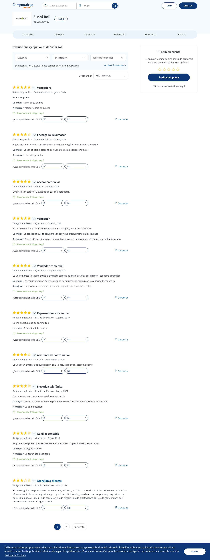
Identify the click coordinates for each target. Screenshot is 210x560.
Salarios (89, 34)
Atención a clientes (49, 481)
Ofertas (59, 34)
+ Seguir (60, 18)
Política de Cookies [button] (15, 555)
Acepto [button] (194, 551)
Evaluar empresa (169, 77)
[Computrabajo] (23, 5)
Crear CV (188, 5)
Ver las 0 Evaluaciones (115, 65)
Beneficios (151, 34)
